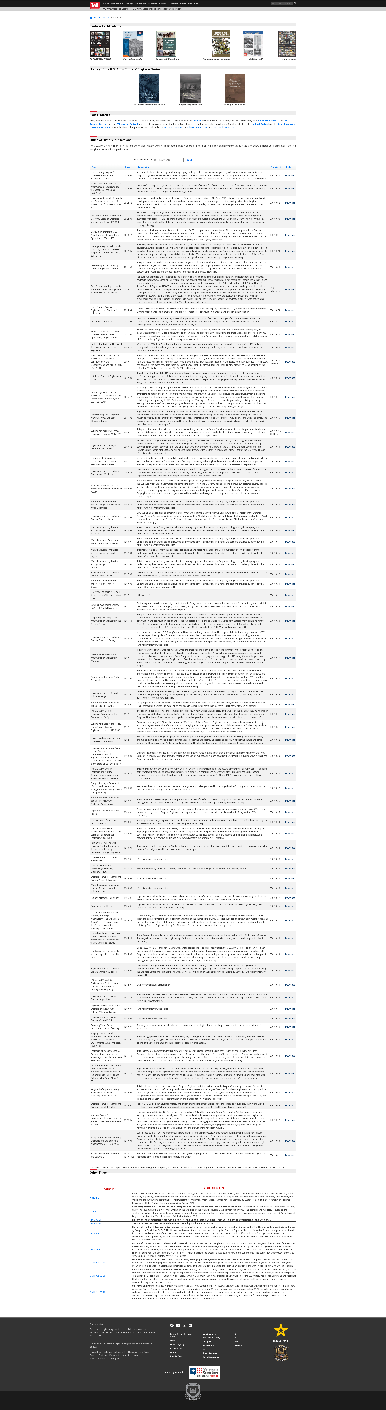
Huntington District (268, 120)
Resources (193, 3)
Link (288, 167)
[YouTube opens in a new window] (190, 1325)
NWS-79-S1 (95, 1219)
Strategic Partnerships (135, 3)
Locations (173, 3)
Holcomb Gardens (173, 127)
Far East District (260, 124)
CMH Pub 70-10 (97, 1262)
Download (290, 175)
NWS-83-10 (95, 1249)
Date (127, 167)
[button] (295, 3)
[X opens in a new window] (184, 1325)
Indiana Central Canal (197, 127)
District (134, 124)
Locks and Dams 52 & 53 (225, 127)
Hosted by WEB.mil (174, 1372)
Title (94, 167)
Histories (197, 120)
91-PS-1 (94, 1211)
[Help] (155, 159)
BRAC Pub (95, 1198)
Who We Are (117, 3)
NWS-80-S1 (95, 1223)
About (106, 3)
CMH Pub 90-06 (97, 1275)
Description (144, 167)
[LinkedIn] (178, 1325)
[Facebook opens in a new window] (172, 1325)
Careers (162, 3)
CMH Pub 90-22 (97, 1292)
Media (183, 3)
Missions (152, 3)
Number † (276, 167)
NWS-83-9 (95, 1233)
